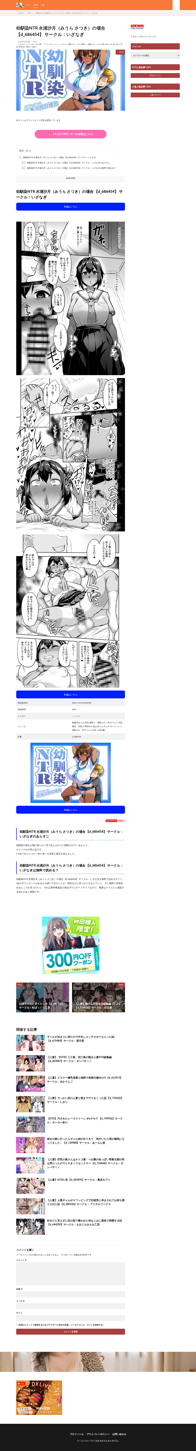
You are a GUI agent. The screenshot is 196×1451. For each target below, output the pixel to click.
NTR (36, 5)
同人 (29, 5)
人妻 (43, 5)
